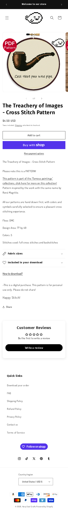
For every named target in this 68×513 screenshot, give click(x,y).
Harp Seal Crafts (29, 506)
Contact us (12, 424)
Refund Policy (14, 408)
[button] (7, 18)
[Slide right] (42, 98)
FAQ (9, 393)
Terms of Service (16, 432)
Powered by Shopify (44, 506)
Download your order (18, 385)
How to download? (13, 273)
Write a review (34, 347)
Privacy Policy (14, 416)
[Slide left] (26, 98)
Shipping (18, 125)
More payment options (34, 153)
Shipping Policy (15, 400)
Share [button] (9, 306)
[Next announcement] (61, 4)
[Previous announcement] (6, 4)
